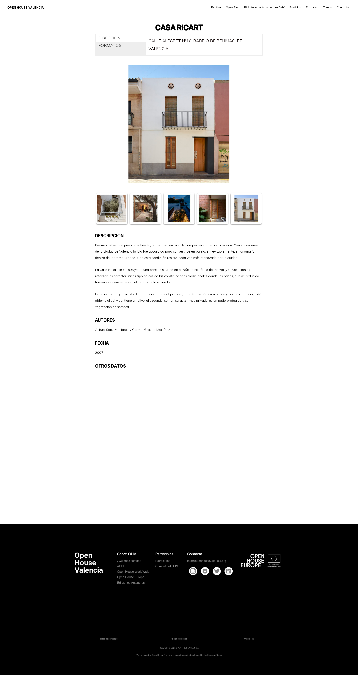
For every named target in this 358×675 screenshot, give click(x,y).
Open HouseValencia (89, 563)
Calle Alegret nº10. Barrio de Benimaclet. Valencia (195, 44)
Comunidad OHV (166, 566)
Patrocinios (162, 561)
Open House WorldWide (133, 571)
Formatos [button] (109, 45)
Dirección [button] (109, 38)
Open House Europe (130, 577)
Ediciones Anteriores (131, 582)
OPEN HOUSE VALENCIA (25, 7)
